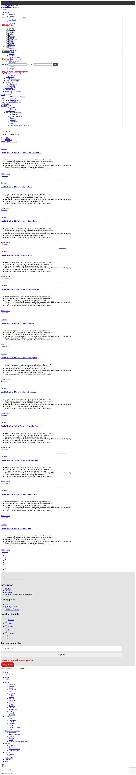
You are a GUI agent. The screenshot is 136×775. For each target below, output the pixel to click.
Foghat (11, 695)
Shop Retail (7, 665)
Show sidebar (5, 138)
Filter (55, 64)
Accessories (12, 63)
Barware (11, 66)
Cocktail (11, 52)
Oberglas (11, 702)
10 (5, 566)
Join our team (9, 592)
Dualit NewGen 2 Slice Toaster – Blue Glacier (19, 221)
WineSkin (12, 715)
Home (3, 131)
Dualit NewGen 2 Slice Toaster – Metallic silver (20, 460)
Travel (11, 70)
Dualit (11, 688)
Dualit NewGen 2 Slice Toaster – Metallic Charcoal (21, 426)
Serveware (13, 109)
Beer (11, 82)
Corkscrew (12, 68)
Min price (5, 64)
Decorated (9, 78)
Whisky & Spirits (15, 91)
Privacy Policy (9, 608)
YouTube (11, 633)
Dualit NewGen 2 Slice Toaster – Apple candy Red (21, 153)
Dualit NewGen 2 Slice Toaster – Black (16, 187)
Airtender (12, 14)
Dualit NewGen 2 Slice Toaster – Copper (17, 324)
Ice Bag (11, 29)
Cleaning (13, 120)
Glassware (9, 80)
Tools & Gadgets (14, 81)
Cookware (13, 98)
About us (8, 589)
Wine (11, 93)
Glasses (12, 107)
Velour (11, 711)
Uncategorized (10, 111)
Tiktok (7, 637)
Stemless (11, 55)
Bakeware (12, 75)
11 (5, 568)
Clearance (8, 596)
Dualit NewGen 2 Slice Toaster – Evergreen (18, 392)
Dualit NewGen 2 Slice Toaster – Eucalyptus (19, 358)
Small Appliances (14, 79)
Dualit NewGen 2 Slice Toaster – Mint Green (19, 494)
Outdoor (8, 105)
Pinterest (11, 626)
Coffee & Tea (10, 77)
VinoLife (11, 713)
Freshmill (12, 693)
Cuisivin (11, 16)
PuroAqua (12, 706)
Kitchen (8, 95)
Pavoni (11, 704)
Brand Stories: (9, 594)
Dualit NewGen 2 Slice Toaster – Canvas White (20, 289)
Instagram (11, 630)
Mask (7, 104)
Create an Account (6, 773)
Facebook (11, 620)
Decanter (11, 54)
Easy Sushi (12, 20)
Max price (30, 64)
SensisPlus (12, 707)
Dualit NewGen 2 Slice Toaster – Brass (16, 255)
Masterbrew (12, 700)
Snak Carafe (13, 709)
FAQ (6, 604)
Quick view (4, 176)
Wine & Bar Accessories (13, 112)
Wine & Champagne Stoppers (19, 125)
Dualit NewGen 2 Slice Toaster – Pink (16, 529)
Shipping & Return (11, 606)
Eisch (10, 21)
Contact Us (8, 590)
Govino (11, 27)
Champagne (12, 50)
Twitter (10, 623)
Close (2, 15)
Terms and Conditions (12, 610)
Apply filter (5, 51)
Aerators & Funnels (16, 116)
